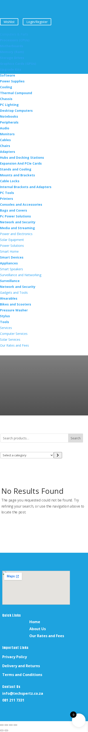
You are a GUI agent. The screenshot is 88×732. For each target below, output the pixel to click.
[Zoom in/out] (2, 725)
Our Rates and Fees (46, 635)
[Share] (11, 725)
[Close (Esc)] (15, 725)
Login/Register (37, 22)
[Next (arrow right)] (6, 730)
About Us (37, 628)
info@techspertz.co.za (22, 693)
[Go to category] (58, 455)
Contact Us (11, 686)
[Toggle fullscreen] (6, 725)
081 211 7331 (13, 700)
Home (34, 621)
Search (76, 438)
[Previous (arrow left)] (2, 730)
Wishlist (9, 22)
